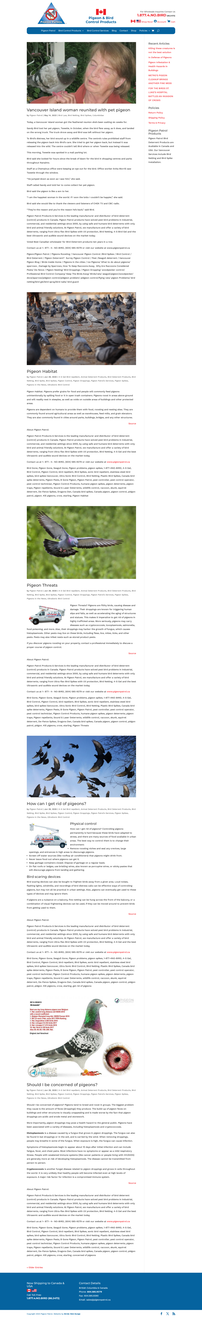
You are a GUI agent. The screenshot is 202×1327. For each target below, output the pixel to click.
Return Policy (155, 112)
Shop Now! (147, 21)
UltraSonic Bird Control (58, 385)
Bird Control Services (98, 31)
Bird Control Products (69, 31)
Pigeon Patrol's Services (102, 381)
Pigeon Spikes (121, 381)
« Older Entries (35, 1267)
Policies (143, 31)
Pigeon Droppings (81, 381)
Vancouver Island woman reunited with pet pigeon (78, 109)
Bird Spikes (86, 115)
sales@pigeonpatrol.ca (98, 1299)
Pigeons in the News (36, 385)
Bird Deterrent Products (119, 377)
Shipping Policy (156, 117)
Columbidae (98, 115)
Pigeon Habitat (42, 371)
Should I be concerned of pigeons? (62, 1084)
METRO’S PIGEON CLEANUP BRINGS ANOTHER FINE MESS (160, 79)
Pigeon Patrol (48, 31)
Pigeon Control (65, 381)
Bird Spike (40, 381)
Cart (173, 21)
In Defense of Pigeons (159, 57)
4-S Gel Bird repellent (69, 377)
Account (161, 21)
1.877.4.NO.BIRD (151, 15)
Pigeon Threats (42, 585)
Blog (114, 31)
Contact (124, 31)
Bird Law (62, 115)
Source (132, 423)
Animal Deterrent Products (93, 377)
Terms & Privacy (156, 122)
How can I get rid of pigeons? (56, 803)
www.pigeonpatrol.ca (118, 462)
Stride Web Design (72, 1314)
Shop (133, 31)
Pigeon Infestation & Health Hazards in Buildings (159, 66)
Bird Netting (73, 115)
